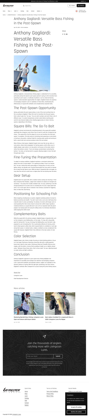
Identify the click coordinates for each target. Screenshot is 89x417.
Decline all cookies (76, 412)
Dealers (27, 405)
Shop (26, 394)
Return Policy (50, 396)
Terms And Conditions (52, 391)
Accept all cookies (76, 407)
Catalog (27, 398)
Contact (27, 403)
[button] (81, 5)
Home (4, 15)
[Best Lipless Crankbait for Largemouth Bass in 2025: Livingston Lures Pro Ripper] (60, 303)
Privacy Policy (50, 394)
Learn (26, 396)
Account (73, 5)
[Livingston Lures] (8, 5)
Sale (26, 400)
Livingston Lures (16, 414)
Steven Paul (17, 272)
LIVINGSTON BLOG (11, 15)
